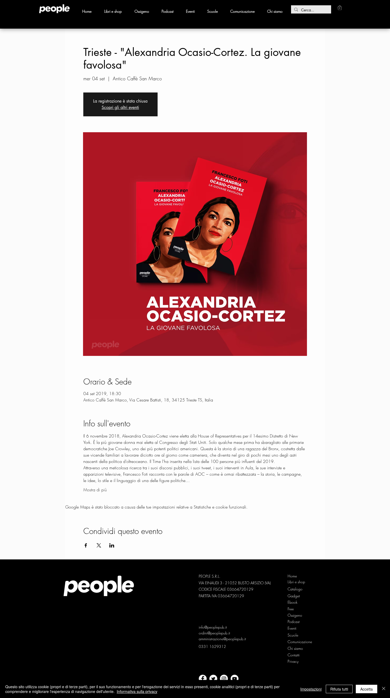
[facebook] (203, 679)
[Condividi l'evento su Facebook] (85, 545)
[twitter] (213, 679)
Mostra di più (95, 490)
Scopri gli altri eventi (120, 107)
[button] (340, 7)
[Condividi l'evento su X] (98, 545)
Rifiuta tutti (339, 689)
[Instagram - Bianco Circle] (224, 679)
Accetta (366, 689)
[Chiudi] (383, 689)
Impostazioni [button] (311, 689)
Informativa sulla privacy (137, 691)
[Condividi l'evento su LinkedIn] (111, 545)
